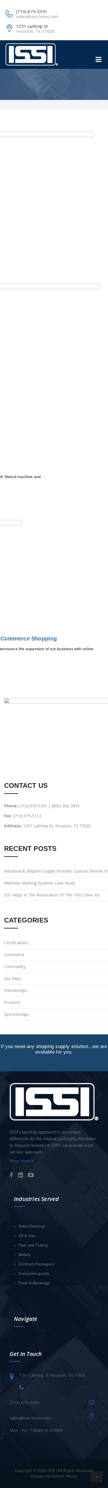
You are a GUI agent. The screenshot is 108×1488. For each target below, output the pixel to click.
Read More (20, 1160)
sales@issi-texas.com (37, 16)
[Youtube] (31, 1175)
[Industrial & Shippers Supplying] (32, 54)
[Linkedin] (20, 1175)
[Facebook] (11, 1175)
